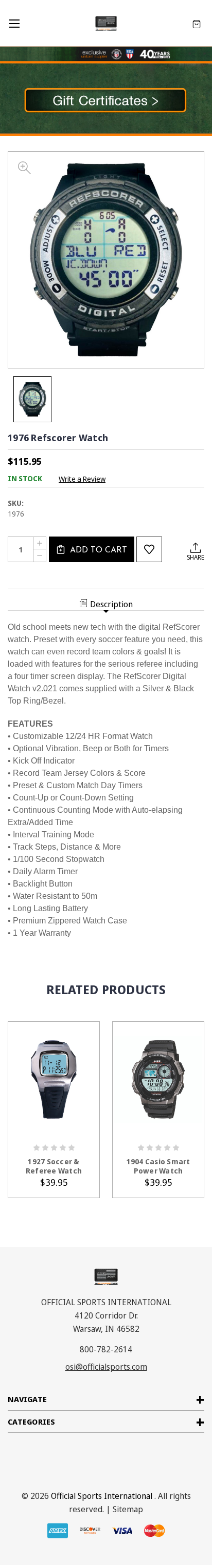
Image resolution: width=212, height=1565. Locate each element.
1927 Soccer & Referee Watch (54, 1166)
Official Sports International (101, 1495)
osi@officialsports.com (106, 1366)
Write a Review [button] (82, 479)
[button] (106, 98)
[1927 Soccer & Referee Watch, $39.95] (54, 1079)
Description (111, 604)
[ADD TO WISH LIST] (149, 549)
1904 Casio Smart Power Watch (158, 1166)
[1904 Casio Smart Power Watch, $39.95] (158, 1079)
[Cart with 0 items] (196, 23)
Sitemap (128, 1509)
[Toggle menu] (14, 23)
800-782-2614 (106, 1349)
